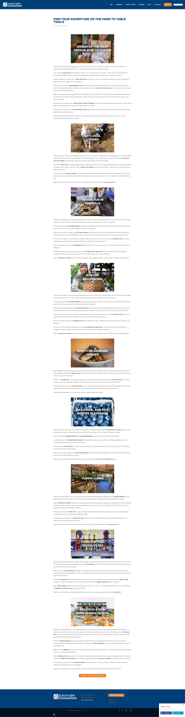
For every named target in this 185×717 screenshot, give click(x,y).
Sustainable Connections (75, 710)
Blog (54, 25)
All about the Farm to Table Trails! (92, 675)
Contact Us (111, 700)
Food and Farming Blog (63, 25)
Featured (57, 25)
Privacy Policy (112, 702)
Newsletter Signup (116, 695)
